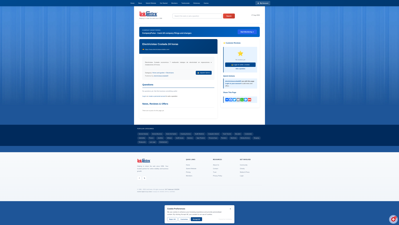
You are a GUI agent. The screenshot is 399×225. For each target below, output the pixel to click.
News (140, 3)
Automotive (142, 138)
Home (132, 3)
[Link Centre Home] (150, 14)
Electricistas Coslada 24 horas (160, 44)
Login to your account (233, 83)
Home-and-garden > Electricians (163, 73)
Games (206, 3)
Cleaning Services (185, 134)
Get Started (163, 3)
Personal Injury (213, 138)
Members (174, 3)
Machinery (233, 138)
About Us (216, 165)
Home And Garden (171, 134)
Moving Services (245, 138)
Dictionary (196, 3)
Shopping (256, 138)
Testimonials (185, 3)
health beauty (179, 138)
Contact (215, 168)
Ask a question (240, 68)
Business (190, 138)
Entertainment (163, 142)
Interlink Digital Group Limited (144, 191)
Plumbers (224, 138)
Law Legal (152, 142)
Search (229, 16)
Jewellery (160, 138)
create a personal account (157, 96)
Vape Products (201, 138)
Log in (144, 96)
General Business (157, 134)
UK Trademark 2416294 (172, 189)
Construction (248, 134)
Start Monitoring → (247, 32)
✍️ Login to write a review (240, 65)
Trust (214, 172)
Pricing (188, 172)
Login (242, 176)
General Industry (143, 134)
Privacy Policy (217, 176)
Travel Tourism (227, 134)
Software (169, 138)
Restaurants (142, 142)
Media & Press (244, 172)
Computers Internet (213, 134)
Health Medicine (199, 134)
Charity (242, 168)
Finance (151, 138)
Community (243, 165)
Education (238, 134)
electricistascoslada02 (161, 76)
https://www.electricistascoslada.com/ (157, 49)
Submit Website (151, 3)
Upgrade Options (205, 72)
